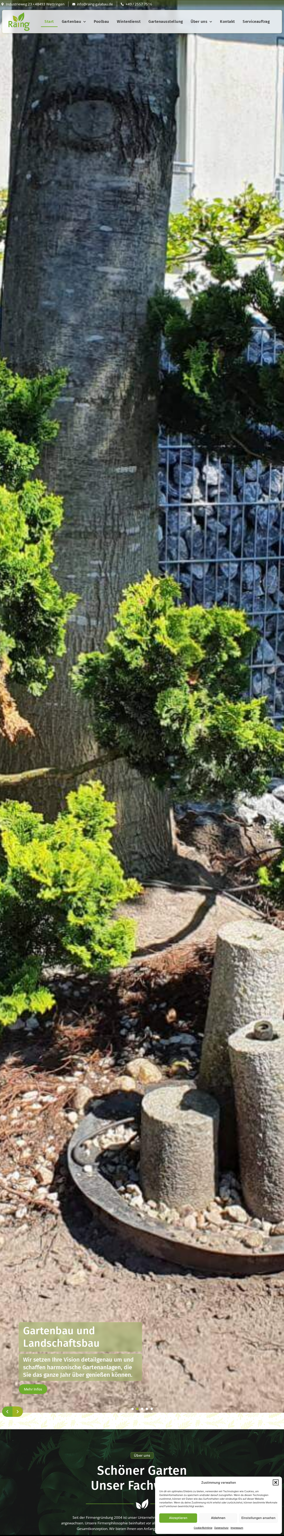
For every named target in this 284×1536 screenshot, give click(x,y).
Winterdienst (129, 21)
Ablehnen (218, 1518)
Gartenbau (71, 21)
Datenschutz (221, 1527)
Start (49, 21)
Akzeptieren (178, 1518)
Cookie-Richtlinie (203, 1527)
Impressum (237, 1527)
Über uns (199, 21)
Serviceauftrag (256, 21)
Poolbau (101, 21)
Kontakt (227, 21)
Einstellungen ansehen (258, 1518)
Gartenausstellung (165, 21)
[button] (276, 1482)
